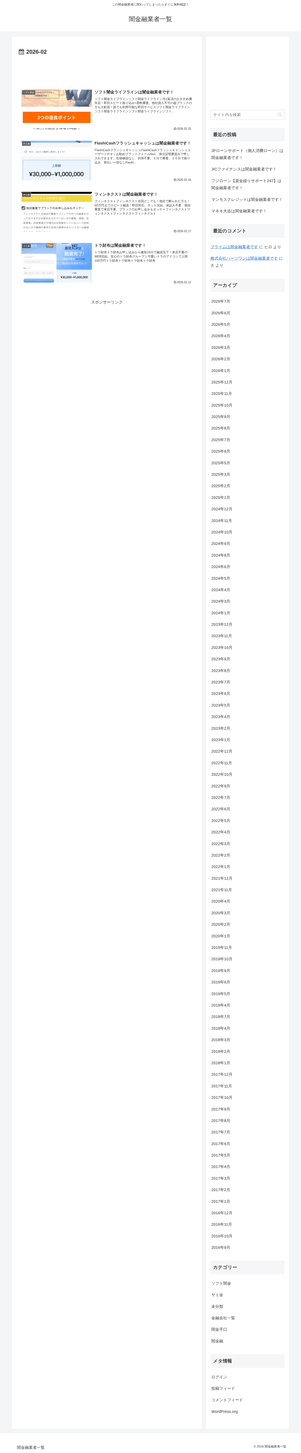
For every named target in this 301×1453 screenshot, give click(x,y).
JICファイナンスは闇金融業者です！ (244, 169)
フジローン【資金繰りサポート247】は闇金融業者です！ (246, 184)
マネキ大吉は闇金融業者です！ (239, 211)
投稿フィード (223, 1388)
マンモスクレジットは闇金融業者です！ (247, 199)
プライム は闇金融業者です (234, 247)
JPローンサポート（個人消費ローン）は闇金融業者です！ (247, 154)
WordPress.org (224, 1411)
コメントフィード (227, 1400)
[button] (280, 114)
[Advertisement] (107, 69)
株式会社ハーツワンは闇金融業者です (244, 258)
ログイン (219, 1377)
